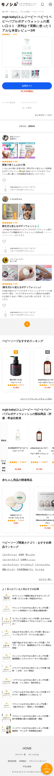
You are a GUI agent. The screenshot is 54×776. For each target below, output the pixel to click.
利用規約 (22, 761)
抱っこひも (30, 554)
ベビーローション (9, 554)
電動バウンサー (8, 569)
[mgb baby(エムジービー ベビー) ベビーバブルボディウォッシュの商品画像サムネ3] (25, 74)
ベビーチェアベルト (10, 564)
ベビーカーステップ (10, 559)
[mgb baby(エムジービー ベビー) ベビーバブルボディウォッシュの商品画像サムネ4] (35, 74)
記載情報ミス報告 (44, 115)
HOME (27, 748)
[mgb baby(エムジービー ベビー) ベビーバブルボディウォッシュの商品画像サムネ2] (16, 74)
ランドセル (39, 569)
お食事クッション (27, 559)
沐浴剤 (21, 554)
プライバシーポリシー (37, 761)
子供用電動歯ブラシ (25, 569)
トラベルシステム (42, 564)
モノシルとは (34, 754)
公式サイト (27, 85)
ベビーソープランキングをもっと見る (36, 399)
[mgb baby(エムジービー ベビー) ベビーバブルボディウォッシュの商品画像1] (26, 52)
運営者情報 (12, 761)
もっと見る (27, 108)
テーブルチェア (27, 564)
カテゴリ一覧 (20, 754)
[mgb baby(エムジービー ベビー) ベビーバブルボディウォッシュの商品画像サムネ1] (6, 74)
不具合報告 (27, 766)
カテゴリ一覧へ (45, 579)
